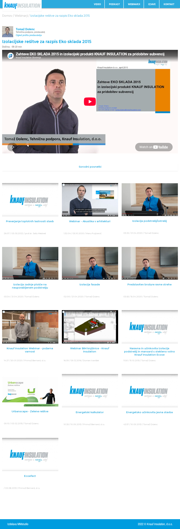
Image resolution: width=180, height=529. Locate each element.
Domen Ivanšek (91, 360)
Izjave (152, 4)
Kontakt (169, 4)
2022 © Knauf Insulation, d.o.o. (155, 524)
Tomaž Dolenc (25, 29)
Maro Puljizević (94, 233)
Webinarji (134, 4)
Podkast (114, 4)
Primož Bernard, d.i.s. (35, 360)
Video (97, 4)
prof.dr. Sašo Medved (35, 233)
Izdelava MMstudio (17, 524)
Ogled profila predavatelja (29, 35)
